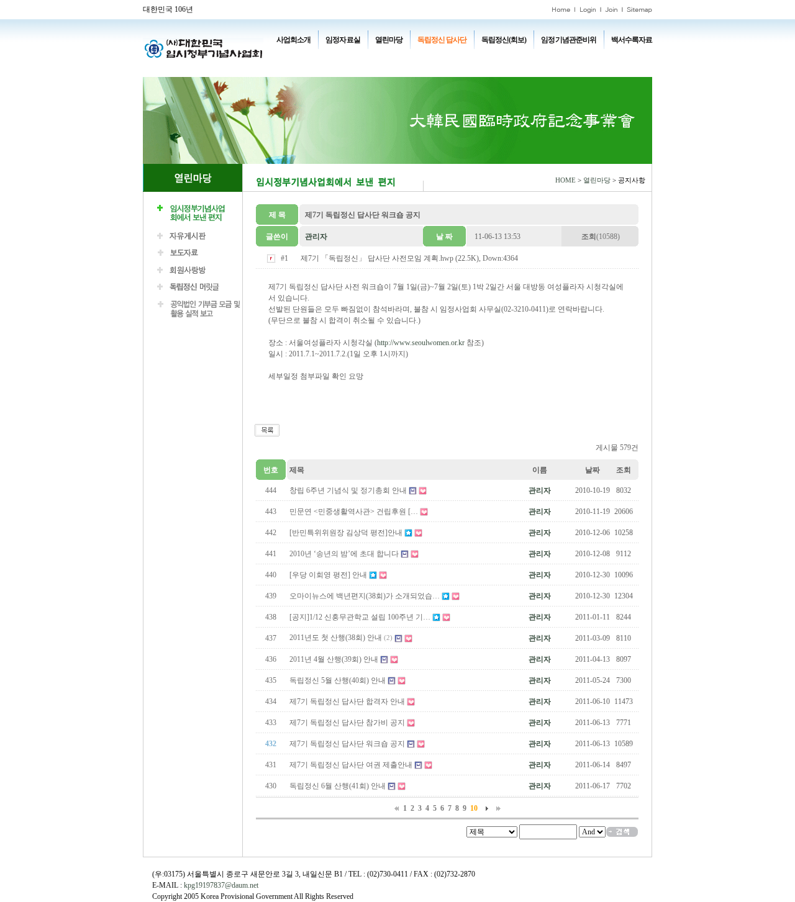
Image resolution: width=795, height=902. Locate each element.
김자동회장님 (345, 68)
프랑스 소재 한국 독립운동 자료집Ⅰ (571, 57)
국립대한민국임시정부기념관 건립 (459, 57)
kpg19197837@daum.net (221, 885)
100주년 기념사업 (312, 57)
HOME (565, 180)
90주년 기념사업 (372, 57)
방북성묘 (300, 68)
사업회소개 (293, 39)
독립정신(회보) (503, 39)
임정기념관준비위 (568, 39)
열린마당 (388, 39)
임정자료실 (342, 39)
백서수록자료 (631, 39)
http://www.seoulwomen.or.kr (421, 342)
